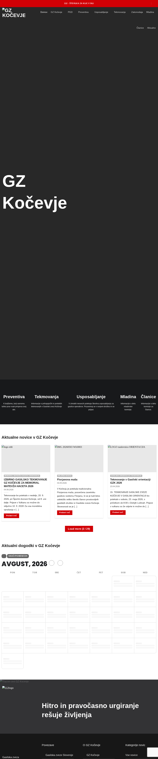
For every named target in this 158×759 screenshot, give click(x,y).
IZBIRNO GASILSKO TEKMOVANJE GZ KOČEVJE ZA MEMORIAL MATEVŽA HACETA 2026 (25, 483)
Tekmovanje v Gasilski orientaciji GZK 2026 (130, 481)
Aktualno (151, 28)
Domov (43, 12)
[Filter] (4, 556)
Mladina (150, 12)
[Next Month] (60, 563)
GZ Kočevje (56, 12)
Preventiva (83, 12)
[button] (154, 3)
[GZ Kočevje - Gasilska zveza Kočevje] (16, 13)
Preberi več (11, 516)
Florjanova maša (67, 479)
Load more (79, 529)
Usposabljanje (101, 12)
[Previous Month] (51, 563)
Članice (140, 28)
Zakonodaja (137, 12)
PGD (70, 12)
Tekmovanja (120, 12)
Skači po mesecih (17, 556)
